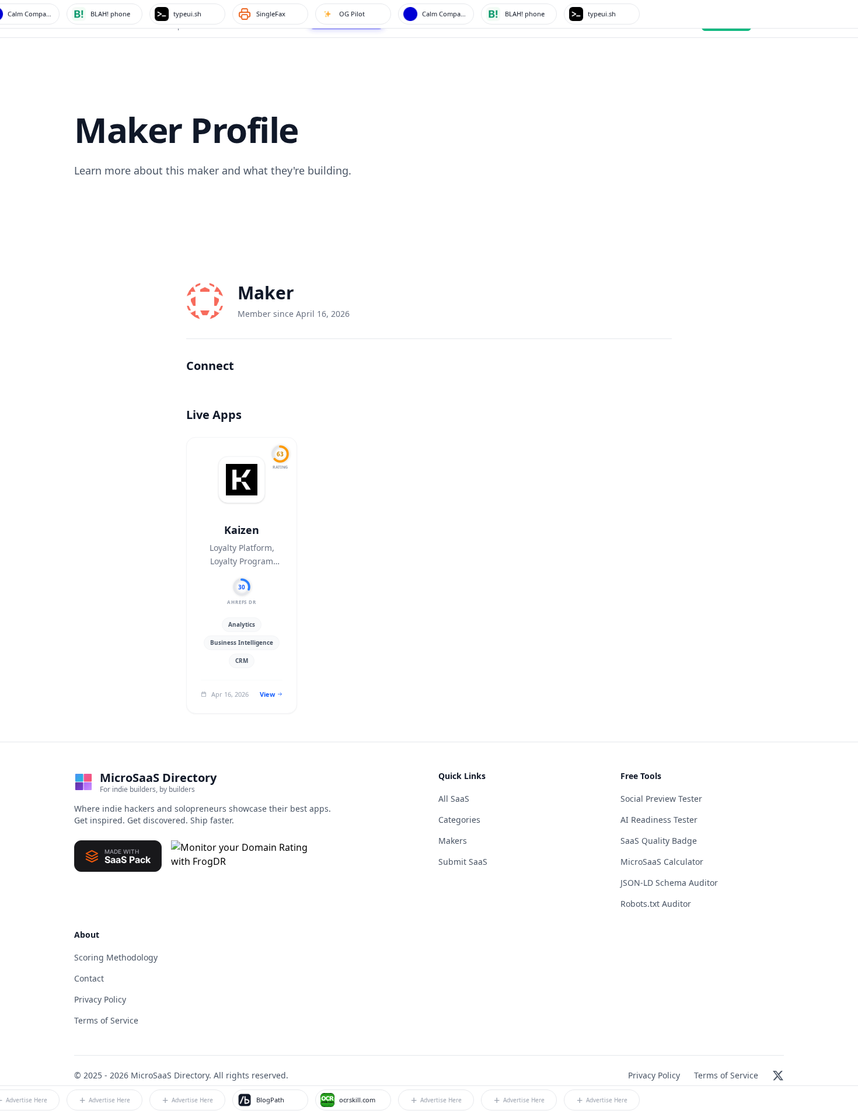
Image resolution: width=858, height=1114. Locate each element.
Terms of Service (106, 1020)
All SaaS (453, 798)
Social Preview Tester (661, 798)
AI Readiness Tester (658, 819)
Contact (89, 978)
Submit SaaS (462, 861)
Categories (459, 819)
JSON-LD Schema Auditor (669, 882)
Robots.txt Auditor (655, 903)
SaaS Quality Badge (658, 840)
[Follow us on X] (778, 1075)
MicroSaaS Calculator (661, 861)
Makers (452, 840)
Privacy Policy (100, 999)
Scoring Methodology (116, 957)
